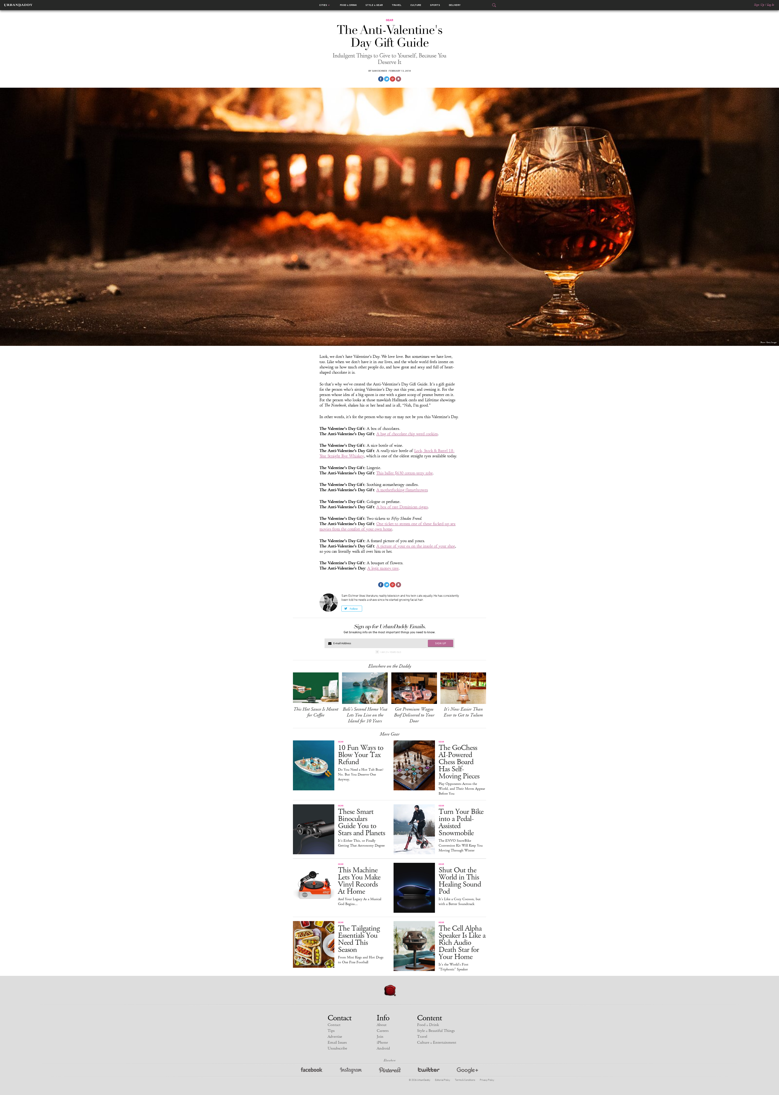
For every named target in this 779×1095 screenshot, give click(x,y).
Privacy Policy (487, 1079)
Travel (396, 5)
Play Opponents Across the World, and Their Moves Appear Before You (462, 788)
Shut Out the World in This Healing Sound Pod (460, 880)
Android (383, 1048)
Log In (770, 5)
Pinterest (390, 1070)
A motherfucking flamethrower (402, 490)
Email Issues (337, 1042)
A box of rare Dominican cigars (402, 507)
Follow (354, 609)
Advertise (335, 1036)
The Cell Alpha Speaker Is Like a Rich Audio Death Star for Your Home (462, 942)
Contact (334, 1025)
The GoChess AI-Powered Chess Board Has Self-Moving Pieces (459, 762)
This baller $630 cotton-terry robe (404, 473)
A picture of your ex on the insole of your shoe (415, 546)
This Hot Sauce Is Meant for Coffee (315, 712)
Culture (415, 5)
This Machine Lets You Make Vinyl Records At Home (359, 880)
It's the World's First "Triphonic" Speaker (453, 967)
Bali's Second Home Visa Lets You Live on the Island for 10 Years (365, 715)
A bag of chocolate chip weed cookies (407, 434)
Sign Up (759, 5)
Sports (435, 5)
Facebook (312, 1070)
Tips (331, 1031)
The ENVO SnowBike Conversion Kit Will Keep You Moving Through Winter (461, 845)
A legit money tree (383, 568)
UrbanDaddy (18, 5)
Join (380, 1036)
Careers (382, 1031)
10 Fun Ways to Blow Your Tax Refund (360, 755)
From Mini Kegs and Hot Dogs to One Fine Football (360, 960)
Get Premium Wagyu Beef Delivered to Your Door (414, 715)
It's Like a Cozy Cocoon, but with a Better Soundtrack (460, 901)
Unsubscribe (337, 1048)
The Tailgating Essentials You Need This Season (359, 939)
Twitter (429, 1070)
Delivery (455, 5)
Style (374, 5)
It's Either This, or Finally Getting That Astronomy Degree (361, 843)
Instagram (351, 1070)
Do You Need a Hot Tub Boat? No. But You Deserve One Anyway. (360, 774)
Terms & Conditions (465, 1079)
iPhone (382, 1042)
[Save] (398, 79)
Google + (467, 1070)
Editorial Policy (442, 1079)
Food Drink (348, 5)
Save (392, 79)
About (381, 1025)
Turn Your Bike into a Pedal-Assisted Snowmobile (461, 822)
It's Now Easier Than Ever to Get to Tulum (463, 712)
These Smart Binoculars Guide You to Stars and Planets (361, 822)
